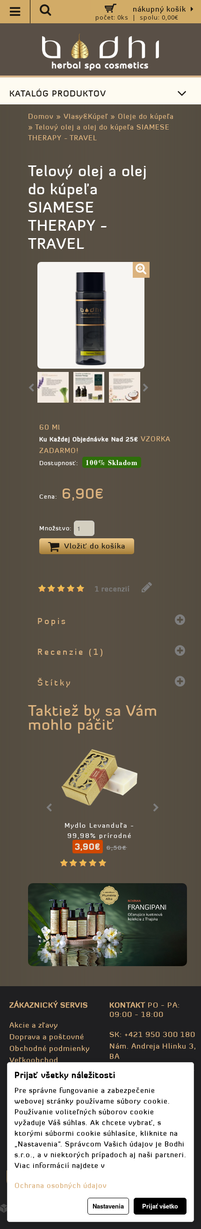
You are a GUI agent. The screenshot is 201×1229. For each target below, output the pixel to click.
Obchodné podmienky (49, 1048)
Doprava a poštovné (46, 1036)
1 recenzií (112, 588)
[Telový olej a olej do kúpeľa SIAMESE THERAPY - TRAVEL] (141, 270)
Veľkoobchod (33, 1059)
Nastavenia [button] (108, 1206)
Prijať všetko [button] (160, 1206)
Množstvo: (56, 528)
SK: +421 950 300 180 (152, 1034)
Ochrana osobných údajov (60, 1185)
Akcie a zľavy (33, 1025)
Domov (41, 116)
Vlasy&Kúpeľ (86, 116)
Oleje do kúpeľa (146, 116)
